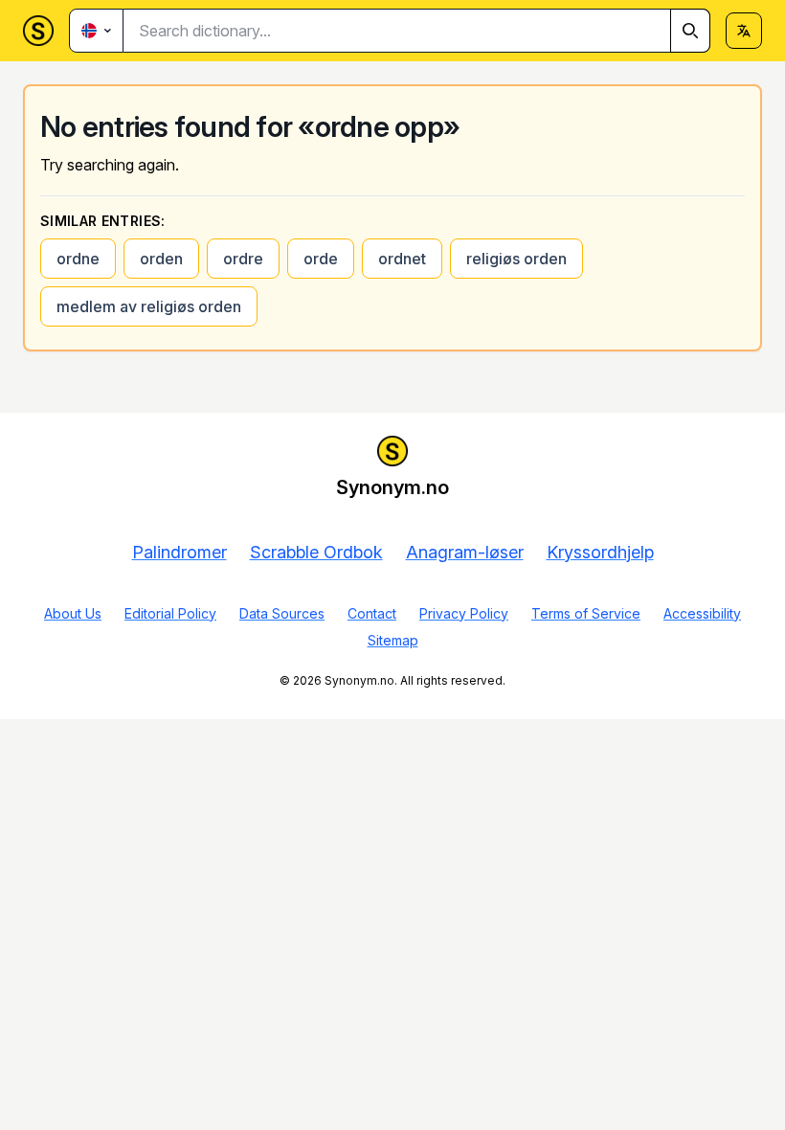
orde (320, 258)
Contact (372, 613)
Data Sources (282, 613)
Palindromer (179, 552)
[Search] (690, 31)
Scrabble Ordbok (316, 552)
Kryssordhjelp (600, 552)
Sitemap (393, 640)
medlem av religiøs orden (148, 306)
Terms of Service (585, 613)
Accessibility (702, 613)
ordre (243, 258)
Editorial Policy (170, 613)
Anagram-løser (465, 552)
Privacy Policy (463, 613)
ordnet (402, 258)
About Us (72, 613)
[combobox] (416, 31)
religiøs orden (516, 258)
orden (161, 258)
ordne (78, 258)
